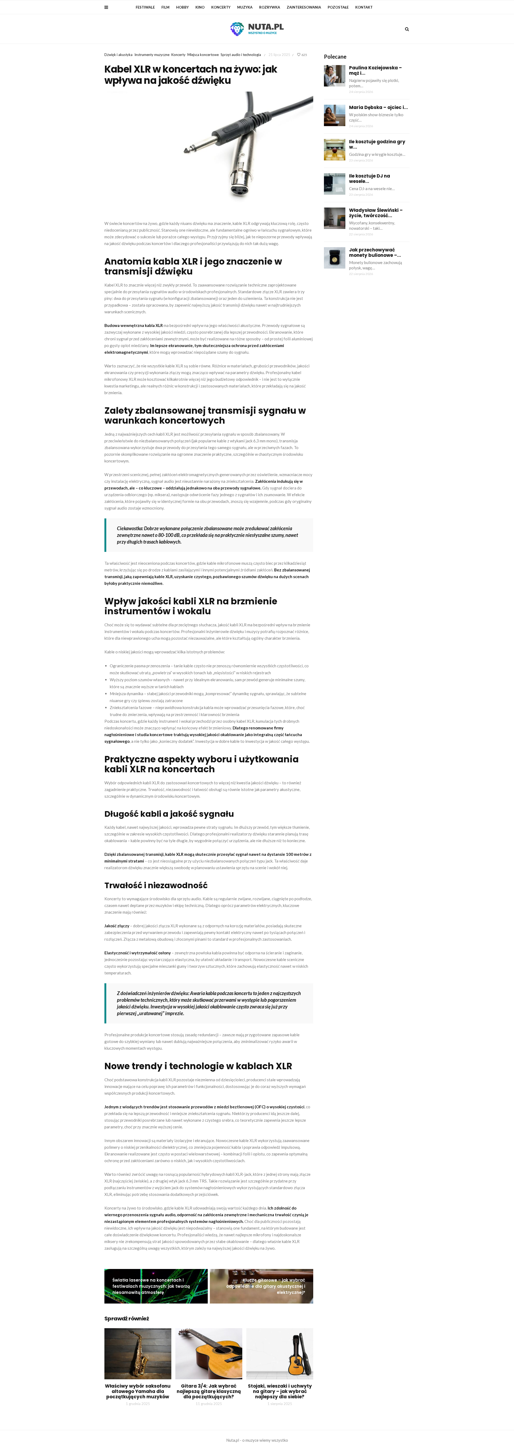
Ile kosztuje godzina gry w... (377, 144)
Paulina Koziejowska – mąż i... (375, 70)
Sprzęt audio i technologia (241, 54)
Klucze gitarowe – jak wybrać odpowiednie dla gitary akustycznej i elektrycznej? (265, 1286)
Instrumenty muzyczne (151, 54)
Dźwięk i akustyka (118, 54)
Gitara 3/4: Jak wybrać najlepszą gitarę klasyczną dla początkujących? (209, 1391)
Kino (200, 7)
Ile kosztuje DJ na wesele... (369, 178)
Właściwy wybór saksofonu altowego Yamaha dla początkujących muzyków (138, 1391)
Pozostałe (338, 7)
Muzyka (244, 7)
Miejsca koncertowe (203, 54)
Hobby (182, 7)
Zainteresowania (304, 7)
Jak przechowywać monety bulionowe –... (375, 252)
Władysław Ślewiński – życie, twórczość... (376, 213)
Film (165, 7)
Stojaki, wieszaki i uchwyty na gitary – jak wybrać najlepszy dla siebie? (280, 1391)
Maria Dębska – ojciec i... (378, 107)
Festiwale (145, 7)
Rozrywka (269, 7)
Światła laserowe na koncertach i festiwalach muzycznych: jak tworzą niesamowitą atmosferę (151, 1286)
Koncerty (220, 7)
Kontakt (364, 7)
